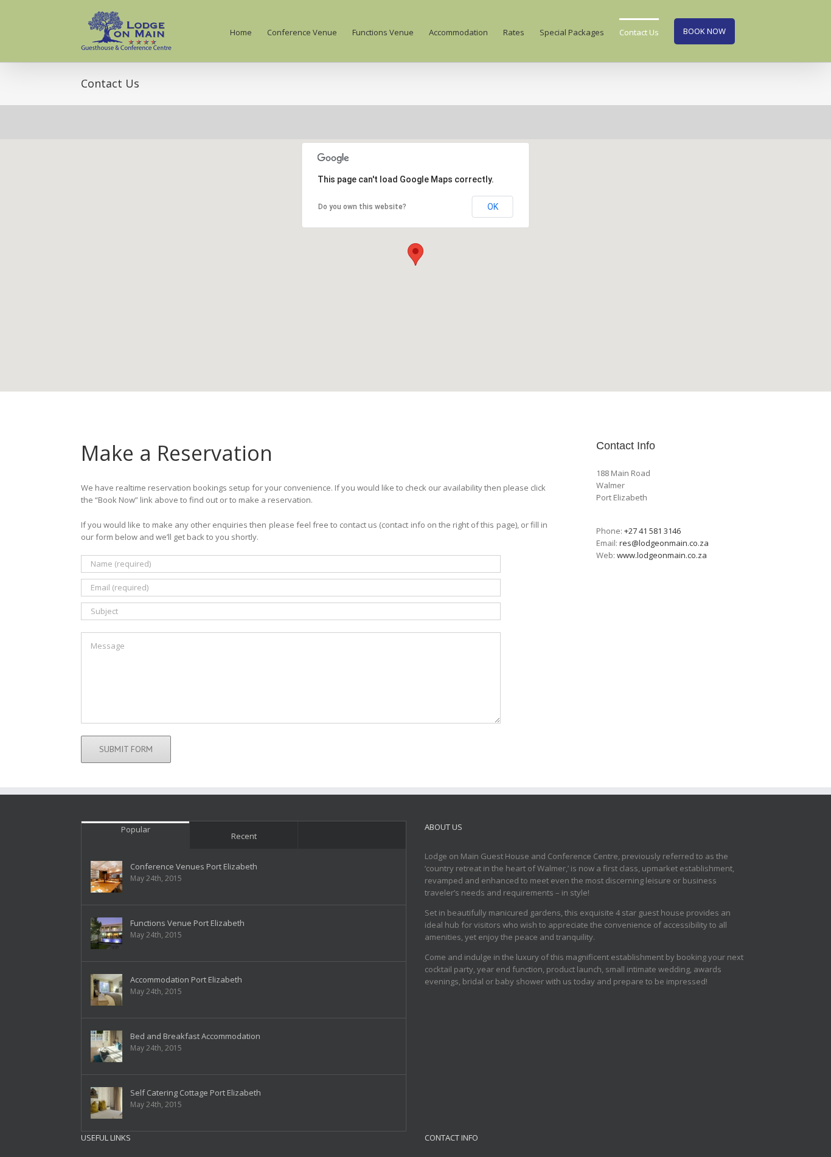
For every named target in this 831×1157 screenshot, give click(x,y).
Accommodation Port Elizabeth (186, 979)
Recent (244, 836)
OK (492, 207)
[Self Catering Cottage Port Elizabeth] (106, 1103)
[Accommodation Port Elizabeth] (106, 990)
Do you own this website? (362, 206)
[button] (415, 254)
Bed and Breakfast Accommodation (195, 1036)
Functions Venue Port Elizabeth (187, 922)
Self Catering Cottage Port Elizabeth (195, 1092)
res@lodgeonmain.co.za (664, 542)
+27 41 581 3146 (652, 530)
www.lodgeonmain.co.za (662, 555)
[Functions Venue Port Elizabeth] (106, 933)
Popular (135, 829)
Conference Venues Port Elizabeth (193, 866)
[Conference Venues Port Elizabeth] (106, 877)
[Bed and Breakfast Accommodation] (106, 1046)
